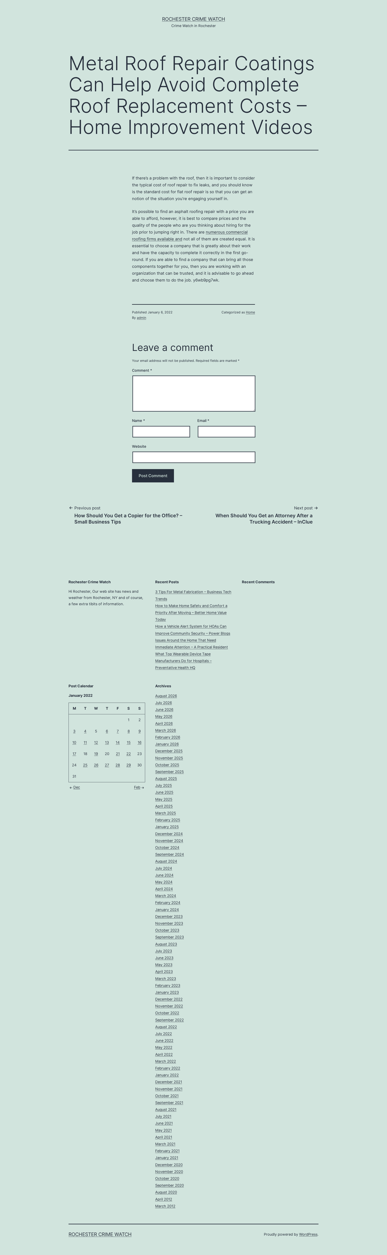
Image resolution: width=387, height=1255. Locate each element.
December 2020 (169, 1165)
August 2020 (166, 1192)
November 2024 (169, 841)
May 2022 (163, 1047)
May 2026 (163, 716)
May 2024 (164, 882)
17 (74, 754)
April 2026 (164, 723)
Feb (137, 787)
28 (117, 765)
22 (128, 754)
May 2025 (163, 799)
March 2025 (165, 813)
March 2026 (165, 730)
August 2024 (166, 861)
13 (107, 742)
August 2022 (166, 1027)
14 (118, 742)
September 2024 (169, 854)
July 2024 (163, 868)
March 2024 (165, 896)
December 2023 (169, 916)
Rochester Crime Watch (193, 19)
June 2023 (164, 958)
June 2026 (164, 709)
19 (96, 754)
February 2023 (167, 985)
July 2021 (163, 1116)
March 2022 (165, 1061)
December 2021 (168, 1082)
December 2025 (169, 751)
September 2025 (169, 772)
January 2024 (167, 910)
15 (129, 742)
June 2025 (164, 792)
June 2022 (164, 1040)
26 (96, 765)
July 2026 (163, 703)
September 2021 (169, 1103)
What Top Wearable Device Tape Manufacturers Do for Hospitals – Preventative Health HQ (183, 661)
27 (107, 765)
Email (203, 420)
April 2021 (163, 1137)
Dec (76, 787)
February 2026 (167, 737)
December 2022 (169, 999)
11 (85, 742)
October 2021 (167, 1096)
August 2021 (165, 1109)
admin (141, 318)
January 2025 (167, 827)
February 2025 (167, 820)
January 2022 (167, 1075)
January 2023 (167, 992)
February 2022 (167, 1068)
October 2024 (167, 847)
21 (118, 754)
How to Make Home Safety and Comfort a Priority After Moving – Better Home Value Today (191, 613)
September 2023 (169, 937)
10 (74, 742)
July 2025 (163, 785)
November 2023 (169, 923)
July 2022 (163, 1034)
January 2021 (166, 1158)
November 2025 (169, 758)
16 (139, 742)
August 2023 (166, 944)
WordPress (308, 1234)
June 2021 (164, 1123)
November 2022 (169, 1006)
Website (139, 446)
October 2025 (167, 765)
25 (85, 765)
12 (96, 742)
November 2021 (168, 1089)
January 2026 (167, 744)
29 (128, 765)
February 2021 (167, 1151)
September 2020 (169, 1185)
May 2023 (163, 965)
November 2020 (169, 1171)
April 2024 (164, 889)
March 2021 (165, 1144)
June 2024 (164, 875)
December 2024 (169, 834)
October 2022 (167, 1013)
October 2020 (167, 1178)
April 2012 (163, 1199)
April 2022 (164, 1054)
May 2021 (163, 1130)
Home (250, 312)
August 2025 (166, 778)
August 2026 (166, 696)
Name (138, 420)
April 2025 (164, 806)
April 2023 (164, 971)
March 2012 (165, 1206)
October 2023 (167, 930)
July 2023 (163, 951)
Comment (142, 370)
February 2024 (167, 902)
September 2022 (169, 1020)
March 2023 (165, 978)
